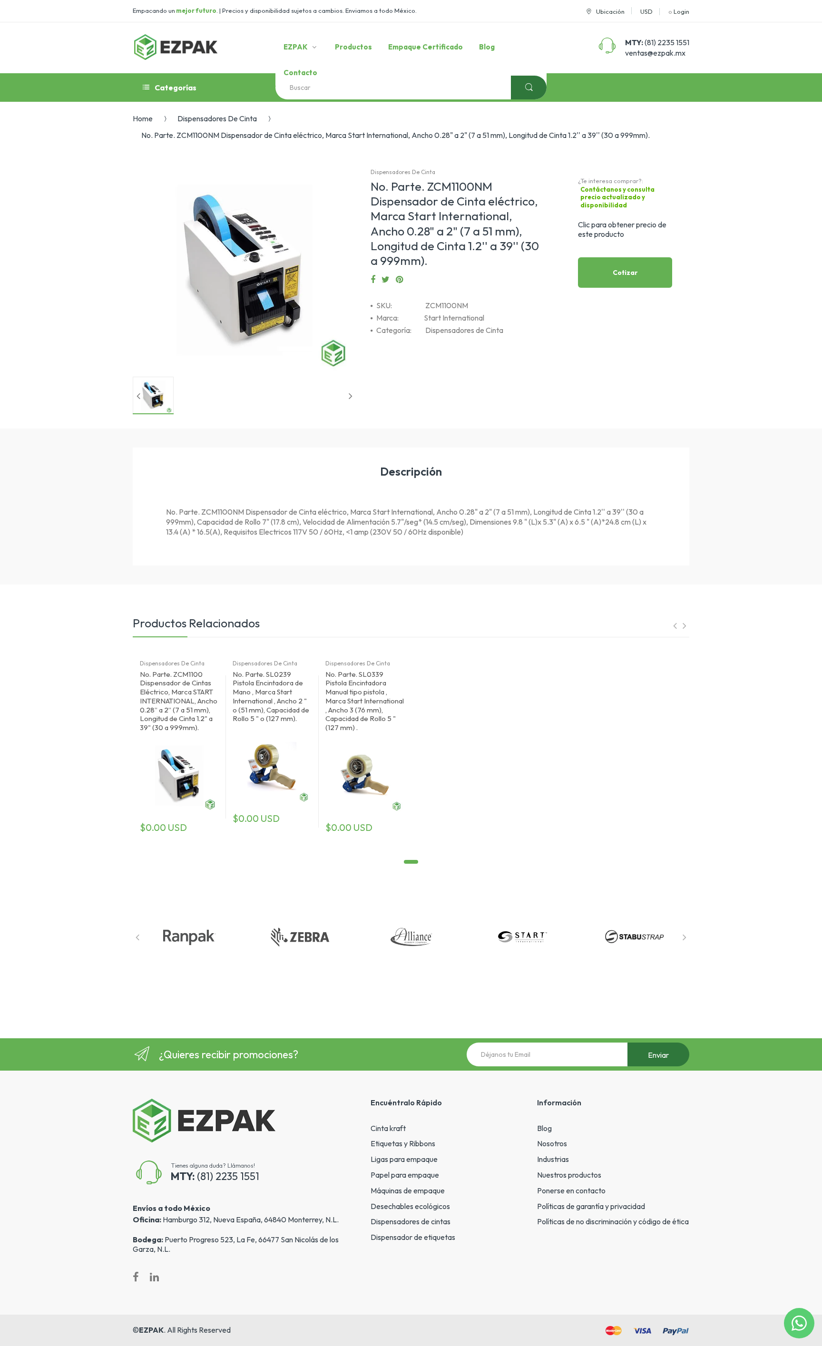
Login (681, 11)
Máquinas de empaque (408, 1190)
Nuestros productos (569, 1175)
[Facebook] (373, 279)
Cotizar (625, 272)
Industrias (553, 1159)
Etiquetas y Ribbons (403, 1143)
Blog (544, 1128)
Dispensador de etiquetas (413, 1237)
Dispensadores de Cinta (217, 118)
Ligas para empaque (404, 1159)
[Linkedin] (154, 1277)
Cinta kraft (388, 1128)
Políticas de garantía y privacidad (591, 1206)
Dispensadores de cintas (410, 1221)
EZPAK (151, 1330)
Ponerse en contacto (571, 1190)
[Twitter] (386, 279)
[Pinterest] (399, 279)
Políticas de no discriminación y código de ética (613, 1221)
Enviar (658, 1055)
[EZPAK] (175, 47)
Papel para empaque (405, 1175)
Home (143, 118)
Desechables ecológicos (410, 1206)
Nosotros (552, 1143)
